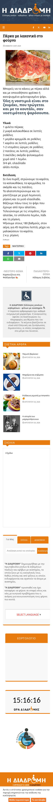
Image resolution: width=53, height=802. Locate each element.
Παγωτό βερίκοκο (30, 354)
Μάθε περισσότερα (19, 800)
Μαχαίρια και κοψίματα (32, 374)
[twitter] (38, 27)
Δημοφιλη (39, 540)
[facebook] (33, 27)
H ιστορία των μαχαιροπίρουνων (30, 418)
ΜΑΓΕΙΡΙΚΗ (18, 246)
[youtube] (44, 27)
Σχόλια (24, 540)
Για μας (10, 539)
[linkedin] (49, 27)
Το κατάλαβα (38, 800)
